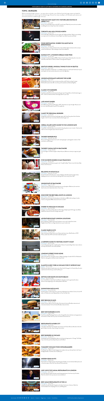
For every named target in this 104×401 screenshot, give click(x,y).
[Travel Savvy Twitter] (84, 3)
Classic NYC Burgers (49, 90)
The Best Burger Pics (49, 137)
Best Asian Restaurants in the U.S (54, 382)
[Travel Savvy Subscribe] (96, 3)
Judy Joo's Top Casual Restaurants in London (58, 370)
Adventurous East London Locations (55, 218)
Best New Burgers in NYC (50, 312)
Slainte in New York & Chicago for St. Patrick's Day (60, 265)
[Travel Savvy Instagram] (90, 3)
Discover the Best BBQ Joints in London (56, 195)
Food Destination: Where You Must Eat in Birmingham (57, 44)
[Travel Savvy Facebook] (81, 3)
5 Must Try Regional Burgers (52, 113)
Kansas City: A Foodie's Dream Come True (56, 55)
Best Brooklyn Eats (48, 300)
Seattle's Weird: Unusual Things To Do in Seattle (59, 67)
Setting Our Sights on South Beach (54, 277)
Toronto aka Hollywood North (53, 32)
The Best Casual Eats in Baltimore (54, 148)
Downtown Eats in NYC (50, 289)
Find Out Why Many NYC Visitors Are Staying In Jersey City (59, 20)
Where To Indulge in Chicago (52, 207)
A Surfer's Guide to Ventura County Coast (57, 242)
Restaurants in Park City (50, 324)
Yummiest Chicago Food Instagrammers (56, 347)
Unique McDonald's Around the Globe (56, 78)
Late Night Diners (48, 102)
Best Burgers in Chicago (50, 335)
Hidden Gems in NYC (48, 359)
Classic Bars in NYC (48, 230)
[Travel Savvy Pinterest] (87, 3)
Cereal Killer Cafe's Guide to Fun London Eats (59, 125)
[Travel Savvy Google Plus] (93, 3)
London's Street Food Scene (52, 254)
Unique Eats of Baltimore (51, 183)
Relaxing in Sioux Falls (50, 172)
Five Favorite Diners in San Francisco (56, 160)
